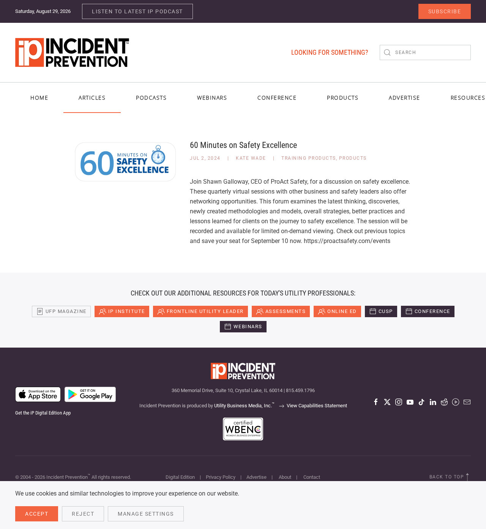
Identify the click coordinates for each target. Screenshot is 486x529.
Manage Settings (146, 514)
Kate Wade (251, 158)
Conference (432, 311)
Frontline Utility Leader (205, 311)
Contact (311, 477)
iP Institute (126, 311)
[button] (467, 477)
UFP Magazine (66, 311)
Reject (83, 514)
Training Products (308, 158)
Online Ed (342, 311)
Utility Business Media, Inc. (244, 405)
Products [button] (342, 97)
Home (39, 97)
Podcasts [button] (151, 97)
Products (353, 158)
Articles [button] (92, 97)
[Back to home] (72, 52)
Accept (36, 514)
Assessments (285, 311)
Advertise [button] (404, 97)
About (285, 477)
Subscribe (444, 11)
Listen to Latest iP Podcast (137, 11)
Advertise (256, 477)
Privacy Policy (220, 477)
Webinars (212, 97)
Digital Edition (180, 477)
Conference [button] (277, 97)
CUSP (386, 311)
